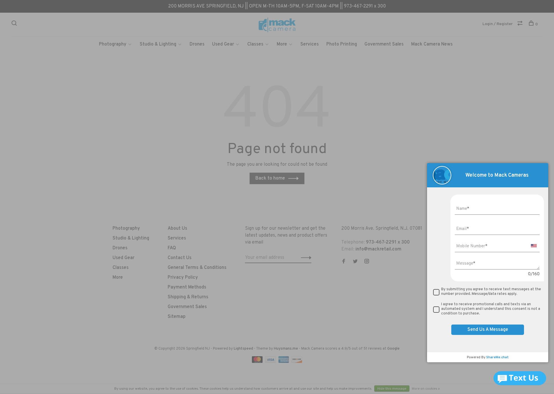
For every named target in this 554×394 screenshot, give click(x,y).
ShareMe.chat (497, 357)
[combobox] (534, 245)
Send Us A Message (487, 330)
